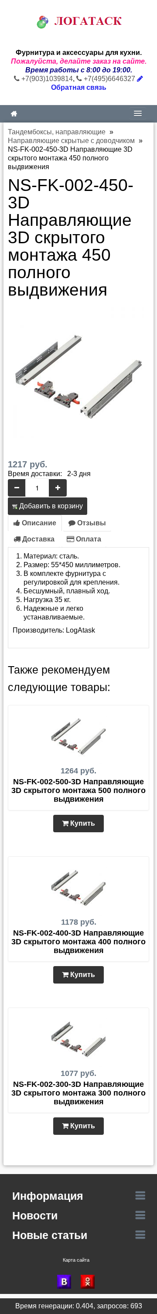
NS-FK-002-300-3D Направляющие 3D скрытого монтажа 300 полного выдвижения (78, 1093)
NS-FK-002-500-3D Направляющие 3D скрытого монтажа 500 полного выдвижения (78, 790)
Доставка (37, 539)
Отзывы (90, 523)
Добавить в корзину (50, 506)
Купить (81, 823)
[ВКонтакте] (66, 1282)
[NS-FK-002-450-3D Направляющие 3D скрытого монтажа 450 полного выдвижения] (78, 372)
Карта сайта (76, 1260)
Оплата (87, 539)
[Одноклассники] (90, 1282)
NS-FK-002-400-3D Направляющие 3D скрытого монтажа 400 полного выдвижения (78, 942)
